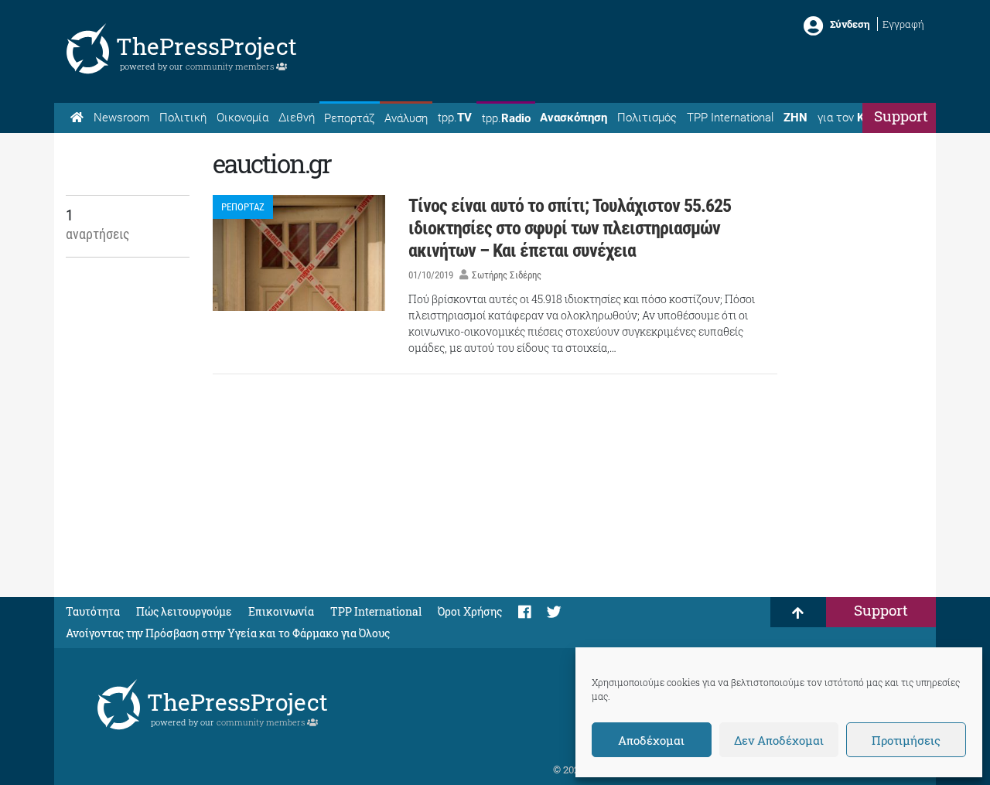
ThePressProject (206, 46)
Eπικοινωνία (281, 611)
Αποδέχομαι (651, 740)
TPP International (730, 118)
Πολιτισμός (647, 118)
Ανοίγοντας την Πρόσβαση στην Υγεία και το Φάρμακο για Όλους (228, 633)
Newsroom (121, 118)
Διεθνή (296, 118)
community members (231, 66)
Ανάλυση (406, 118)
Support (901, 115)
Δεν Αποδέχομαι (779, 740)
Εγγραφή (903, 24)
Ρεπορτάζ (349, 118)
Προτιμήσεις (906, 740)
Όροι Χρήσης (470, 611)
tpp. (455, 118)
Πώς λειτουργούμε (184, 611)
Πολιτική (183, 118)
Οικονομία (242, 118)
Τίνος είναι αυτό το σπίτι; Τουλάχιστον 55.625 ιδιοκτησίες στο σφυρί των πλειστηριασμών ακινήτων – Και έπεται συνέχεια (569, 228)
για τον (855, 118)
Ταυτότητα (93, 611)
